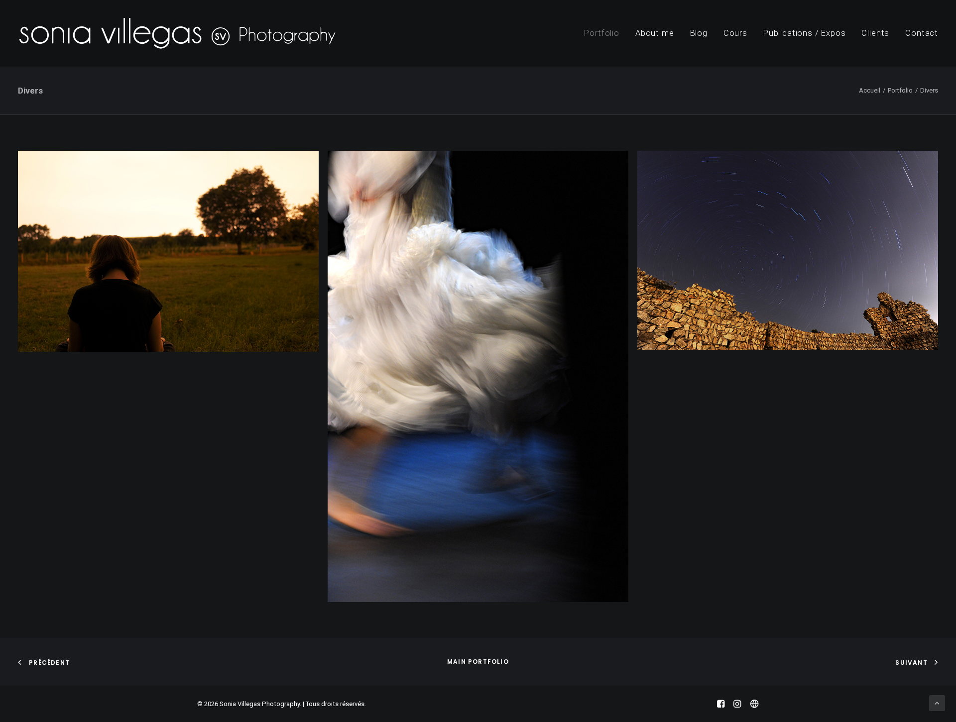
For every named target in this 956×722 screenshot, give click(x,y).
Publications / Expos (804, 33)
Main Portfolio (478, 661)
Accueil (869, 90)
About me (654, 33)
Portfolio (601, 33)
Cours (735, 33)
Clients (875, 33)
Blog (699, 33)
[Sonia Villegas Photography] (177, 33)
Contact (921, 33)
